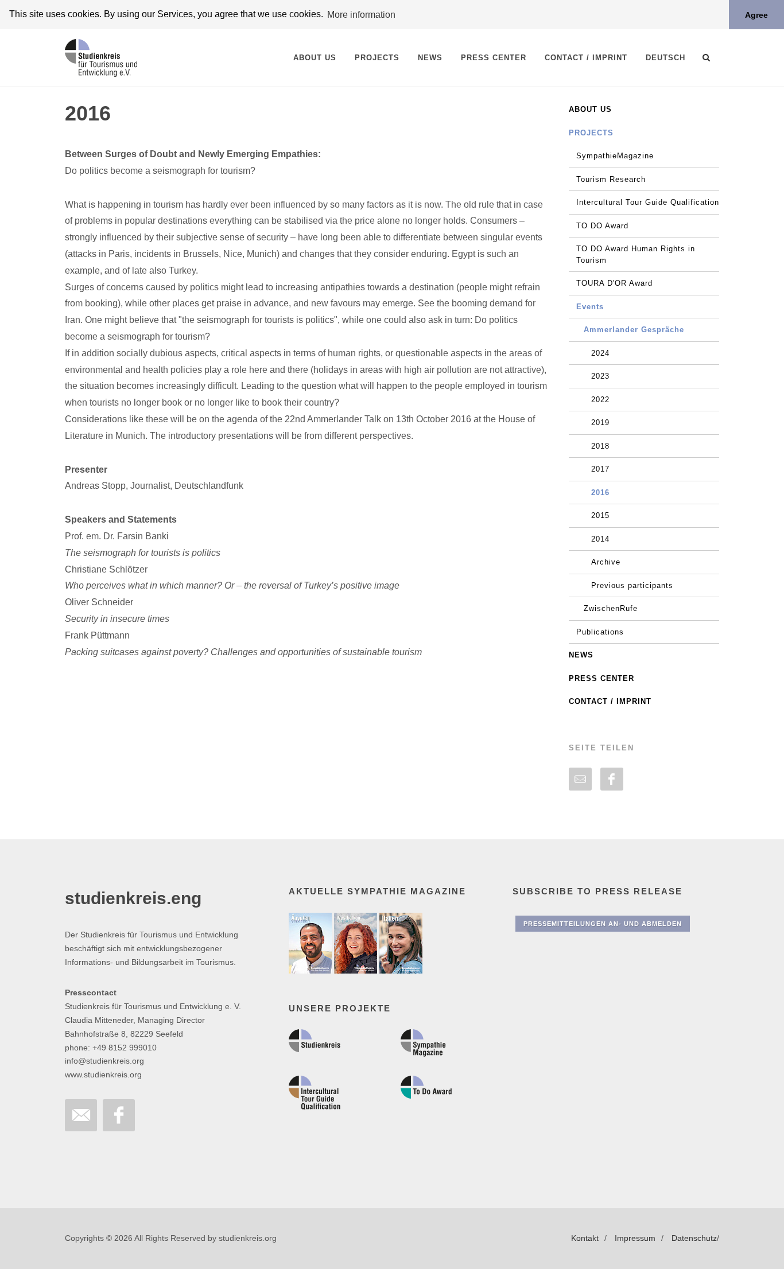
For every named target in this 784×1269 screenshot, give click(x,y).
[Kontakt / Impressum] (81, 1115)
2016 (600, 492)
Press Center (601, 678)
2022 (600, 399)
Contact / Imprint (610, 701)
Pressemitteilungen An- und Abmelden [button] (602, 923)
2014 (600, 539)
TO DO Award (602, 225)
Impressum (635, 1238)
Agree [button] (756, 15)
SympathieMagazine (615, 155)
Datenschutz (694, 1238)
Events (590, 306)
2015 (600, 515)
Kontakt (585, 1238)
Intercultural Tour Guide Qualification (647, 202)
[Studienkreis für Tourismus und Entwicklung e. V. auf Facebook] (119, 1115)
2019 (600, 422)
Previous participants (632, 585)
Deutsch (665, 57)
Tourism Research (611, 179)
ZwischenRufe (611, 608)
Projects (591, 133)
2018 (600, 446)
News (581, 655)
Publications (600, 632)
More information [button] (361, 15)
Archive (605, 562)
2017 (600, 469)
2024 (600, 353)
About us (590, 109)
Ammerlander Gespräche (634, 329)
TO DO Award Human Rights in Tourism (635, 254)
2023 (600, 376)
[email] (580, 779)
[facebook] (611, 779)
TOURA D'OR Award (614, 283)
